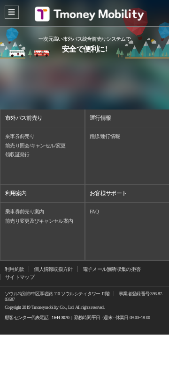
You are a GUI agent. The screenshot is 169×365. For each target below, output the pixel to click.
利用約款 (14, 269)
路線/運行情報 (105, 136)
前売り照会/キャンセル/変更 (35, 145)
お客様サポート (108, 193)
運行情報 (100, 118)
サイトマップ (19, 277)
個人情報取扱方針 (53, 269)
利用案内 (15, 193)
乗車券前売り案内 (24, 211)
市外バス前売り (23, 118)
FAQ (94, 211)
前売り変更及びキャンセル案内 (39, 221)
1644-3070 (60, 317)
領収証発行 (17, 154)
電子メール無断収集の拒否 (112, 269)
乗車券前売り (19, 136)
